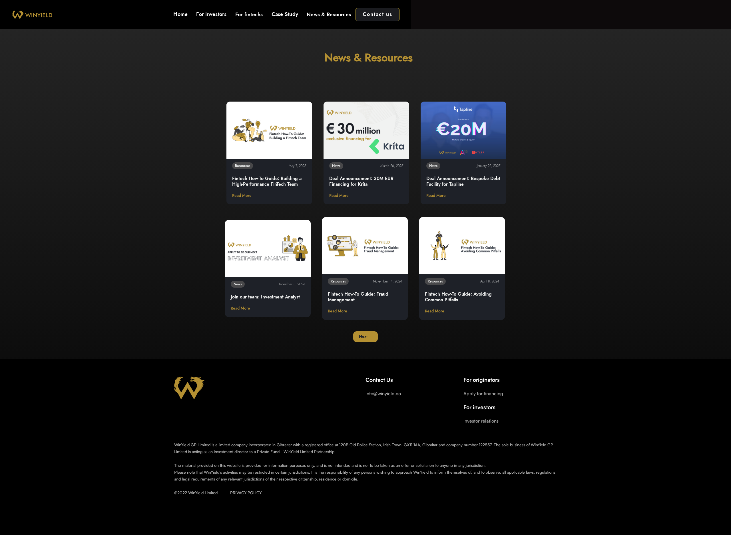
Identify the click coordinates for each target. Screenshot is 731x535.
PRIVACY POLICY (246, 492)
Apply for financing (483, 393)
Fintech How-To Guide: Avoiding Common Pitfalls (458, 297)
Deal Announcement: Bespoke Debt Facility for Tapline (463, 181)
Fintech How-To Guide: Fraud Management (358, 297)
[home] (31, 14)
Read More (242, 196)
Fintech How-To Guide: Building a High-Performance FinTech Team (267, 181)
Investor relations (481, 421)
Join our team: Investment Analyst (265, 297)
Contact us (377, 14)
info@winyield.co (383, 393)
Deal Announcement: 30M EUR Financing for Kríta (361, 181)
